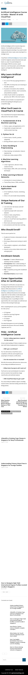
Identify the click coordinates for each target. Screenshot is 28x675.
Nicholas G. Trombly (6, 19)
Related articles (6, 411)
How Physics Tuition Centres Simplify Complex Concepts (17, 628)
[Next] (6, 654)
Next (7, 592)
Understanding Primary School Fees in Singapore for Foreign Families (14, 464)
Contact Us (9, 670)
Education (3, 8)
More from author (15, 411)
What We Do (19, 670)
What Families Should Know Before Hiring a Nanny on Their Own (5, 403)
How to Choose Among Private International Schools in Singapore (16, 648)
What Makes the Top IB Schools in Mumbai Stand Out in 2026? (17, 634)
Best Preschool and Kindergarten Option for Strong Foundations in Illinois (21, 403)
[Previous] (3, 654)
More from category (7, 413)
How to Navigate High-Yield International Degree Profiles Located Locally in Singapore (14, 585)
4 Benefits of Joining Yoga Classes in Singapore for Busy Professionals (13, 439)
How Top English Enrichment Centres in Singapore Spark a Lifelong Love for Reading (17, 641)
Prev (4, 592)
